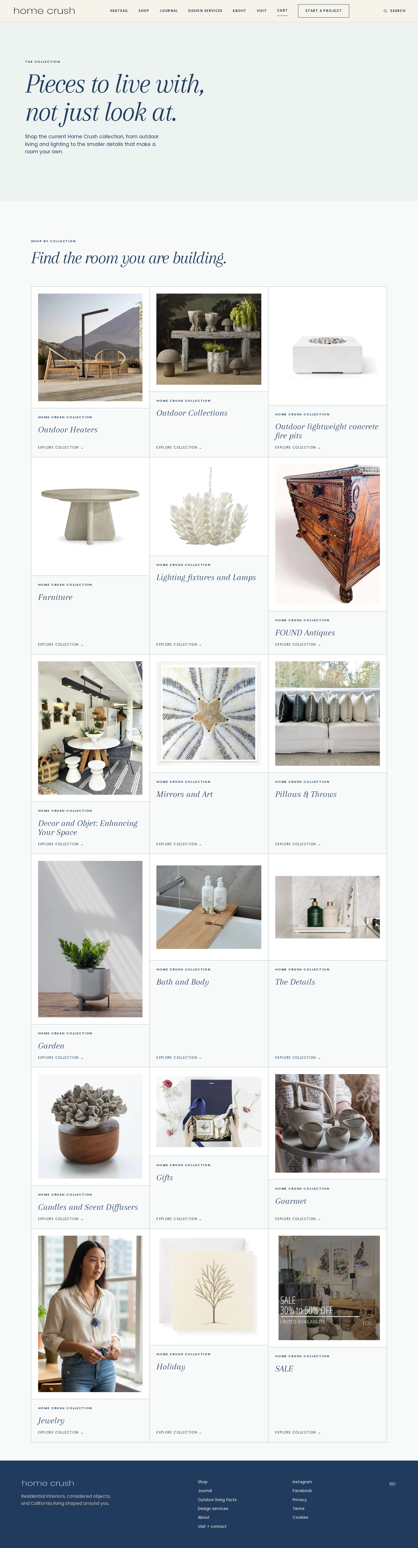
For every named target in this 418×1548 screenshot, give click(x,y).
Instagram (302, 1482)
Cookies (300, 1517)
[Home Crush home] (44, 11)
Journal (169, 11)
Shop (143, 11)
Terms (299, 1508)
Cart (282, 10)
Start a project (323, 11)
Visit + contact (212, 1526)
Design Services (205, 11)
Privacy (300, 1500)
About (239, 11)
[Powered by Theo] (392, 1484)
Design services (213, 1508)
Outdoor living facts (217, 1500)
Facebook (302, 1490)
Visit (262, 11)
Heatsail (119, 11)
